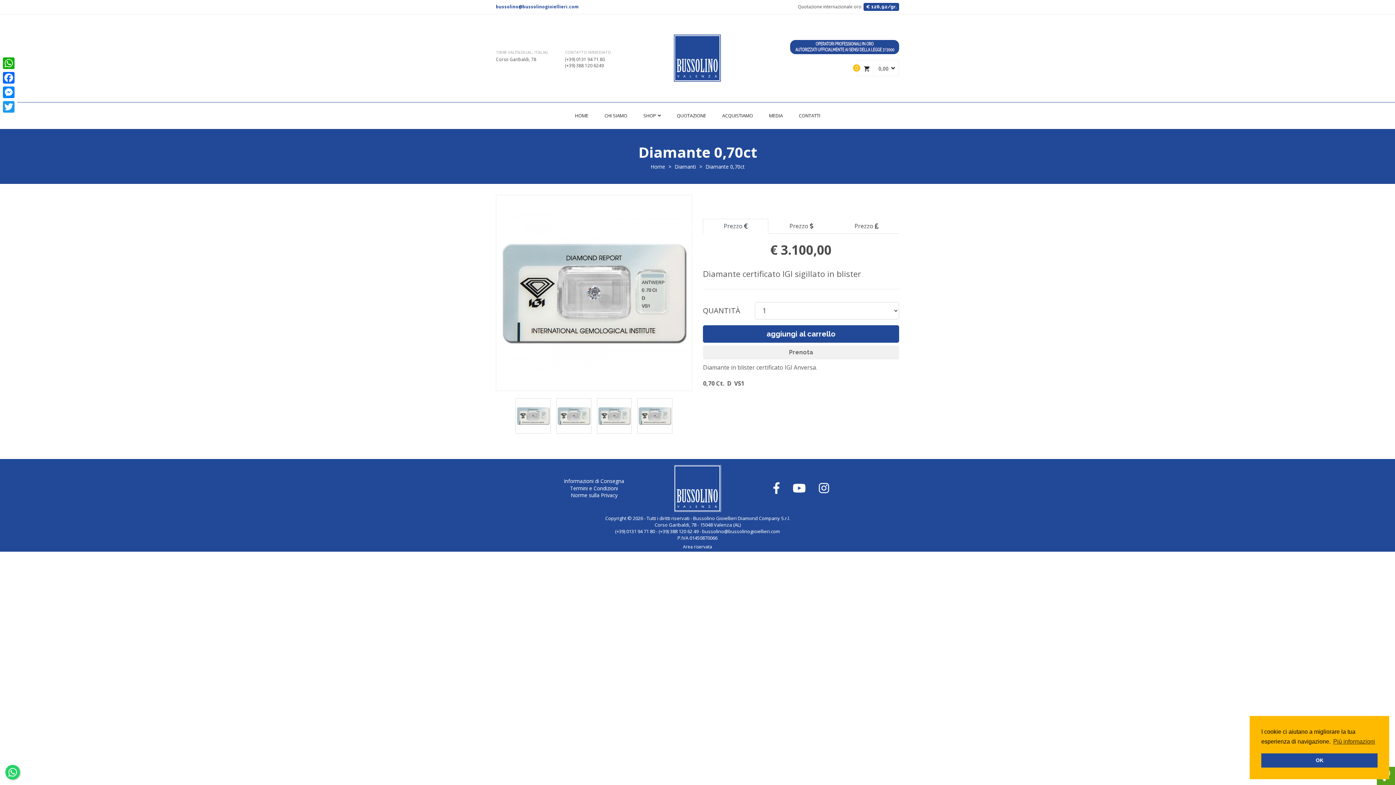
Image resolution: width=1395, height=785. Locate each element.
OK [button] (1319, 760)
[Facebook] (8, 78)
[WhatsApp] (8, 63)
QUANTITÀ (721, 310)
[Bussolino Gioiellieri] (697, 58)
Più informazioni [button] (1354, 741)
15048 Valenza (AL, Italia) (521, 52)
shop (650, 115)
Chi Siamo (615, 115)
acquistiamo (737, 115)
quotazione (691, 115)
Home (582, 115)
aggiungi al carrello (801, 334)
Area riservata (697, 547)
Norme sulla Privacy (594, 495)
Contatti (809, 115)
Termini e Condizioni (594, 488)
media (776, 115)
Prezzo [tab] (734, 226)
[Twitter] (8, 107)
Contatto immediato (588, 52)
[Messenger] (8, 92)
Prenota (801, 352)
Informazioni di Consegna (594, 481)
